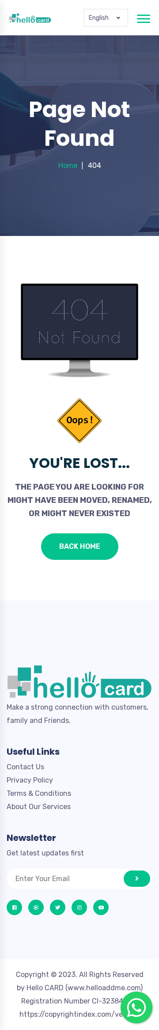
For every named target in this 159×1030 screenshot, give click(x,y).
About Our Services (39, 806)
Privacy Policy (30, 780)
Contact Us (25, 767)
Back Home (79, 546)
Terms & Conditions (39, 793)
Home (67, 165)
